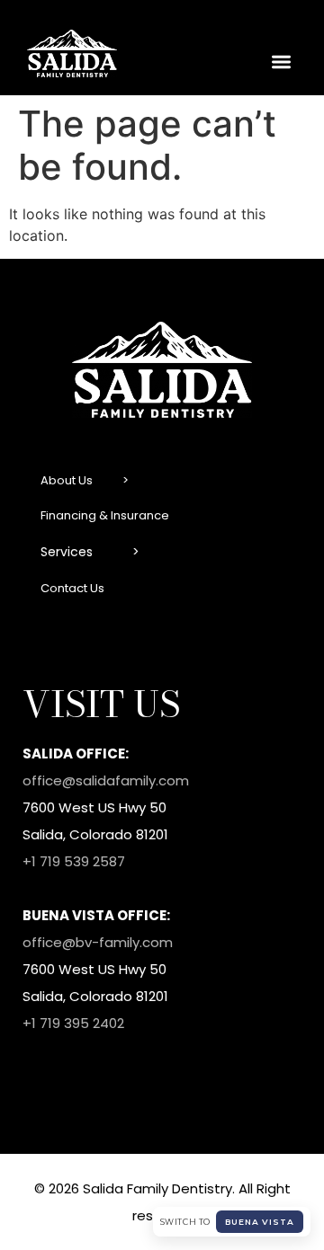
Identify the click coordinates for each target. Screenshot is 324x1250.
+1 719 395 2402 (73, 1023)
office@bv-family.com (97, 942)
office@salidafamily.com (105, 780)
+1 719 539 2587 (73, 861)
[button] (282, 62)
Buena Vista (259, 1222)
